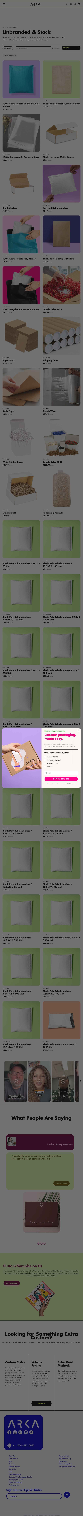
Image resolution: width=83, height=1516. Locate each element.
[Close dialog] (79, 730)
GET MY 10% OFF (61, 779)
